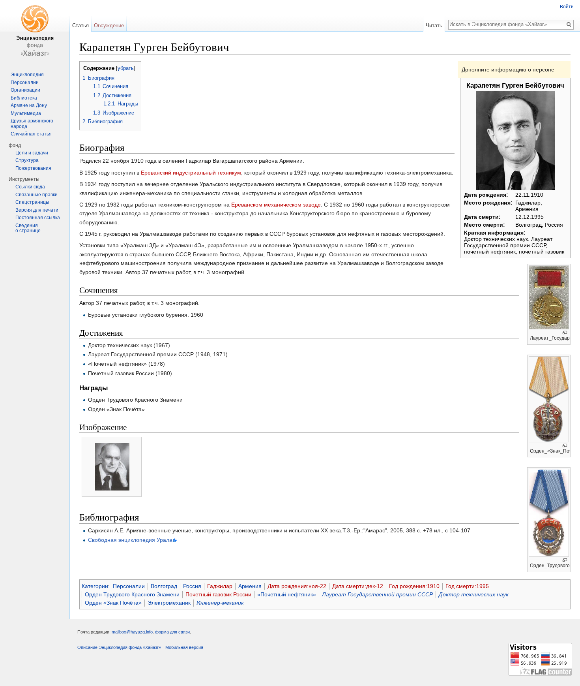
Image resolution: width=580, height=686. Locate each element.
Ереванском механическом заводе (276, 204)
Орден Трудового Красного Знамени (132, 594)
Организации (25, 90)
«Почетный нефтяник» (286, 594)
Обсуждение (109, 25)
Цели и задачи (31, 153)
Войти (567, 6)
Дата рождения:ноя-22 (297, 586)
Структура (27, 160)
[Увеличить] (565, 333)
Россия (192, 586)
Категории (95, 586)
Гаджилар (219, 586)
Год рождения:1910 (414, 586)
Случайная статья (31, 134)
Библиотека (24, 98)
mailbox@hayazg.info (132, 632)
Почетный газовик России (218, 594)
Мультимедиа (26, 113)
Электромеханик (169, 603)
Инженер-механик (220, 603)
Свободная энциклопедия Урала (130, 540)
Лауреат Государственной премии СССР (377, 594)
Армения (250, 586)
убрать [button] (126, 68)
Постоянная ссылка (37, 217)
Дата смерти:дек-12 (357, 586)
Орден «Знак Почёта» (113, 603)
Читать (434, 25)
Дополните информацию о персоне (508, 69)
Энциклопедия (27, 74)
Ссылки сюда (30, 187)
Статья (80, 25)
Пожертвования (33, 168)
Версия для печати (36, 210)
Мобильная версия (184, 647)
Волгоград (164, 586)
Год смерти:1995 (467, 586)
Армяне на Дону (29, 105)
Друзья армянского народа (32, 123)
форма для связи (172, 632)
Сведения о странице (28, 228)
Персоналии (129, 586)
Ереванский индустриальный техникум (191, 172)
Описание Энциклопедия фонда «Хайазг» (119, 647)
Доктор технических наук (474, 594)
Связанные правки (36, 194)
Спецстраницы (32, 202)
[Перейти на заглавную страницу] (34, 31)
